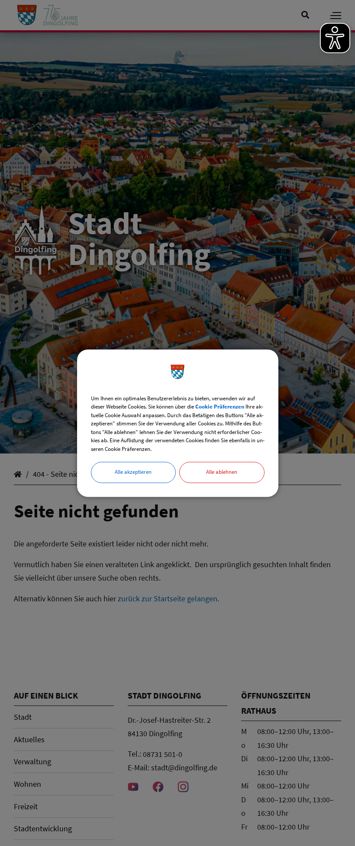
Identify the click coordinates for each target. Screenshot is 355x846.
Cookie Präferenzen (219, 406)
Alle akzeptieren (133, 472)
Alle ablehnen (221, 472)
